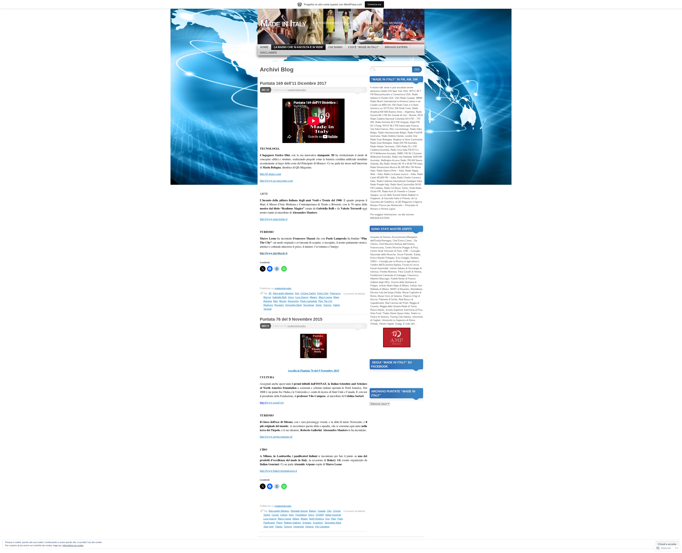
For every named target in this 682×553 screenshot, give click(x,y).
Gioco (291, 297)
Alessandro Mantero (283, 293)
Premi (279, 522)
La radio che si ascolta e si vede (298, 47)
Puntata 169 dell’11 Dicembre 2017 (293, 83)
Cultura (283, 515)
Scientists (318, 522)
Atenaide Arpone (299, 511)
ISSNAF (320, 515)
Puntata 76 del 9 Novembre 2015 (291, 319)
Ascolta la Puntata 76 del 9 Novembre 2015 (313, 370)
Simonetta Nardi (293, 305)
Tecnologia (308, 305)
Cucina (275, 515)
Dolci (291, 515)
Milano (296, 518)
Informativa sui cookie (73, 545)
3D (270, 293)
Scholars (306, 522)
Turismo (327, 305)
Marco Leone (325, 297)
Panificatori (269, 522)
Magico (313, 297)
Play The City (325, 301)
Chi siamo (335, 47)
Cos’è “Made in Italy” (363, 47)
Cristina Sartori (308, 293)
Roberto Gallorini (292, 522)
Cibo (329, 511)
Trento (318, 305)
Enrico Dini (322, 293)
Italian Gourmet (333, 515)
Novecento (293, 301)
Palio (333, 518)
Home (264, 47)
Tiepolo (278, 526)
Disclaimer (268, 52)
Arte (297, 293)
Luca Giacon (301, 297)
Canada (321, 511)
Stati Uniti (268, 526)
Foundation (301, 515)
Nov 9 (265, 326)
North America (316, 518)
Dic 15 (265, 90)
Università (298, 526)
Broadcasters (396, 47)
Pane (340, 518)
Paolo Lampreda (308, 301)
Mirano (304, 518)
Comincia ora (374, 4)
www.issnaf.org (275, 402)
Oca (327, 518)
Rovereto (279, 305)
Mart (275, 301)
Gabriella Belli (279, 297)
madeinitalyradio (297, 90)
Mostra (282, 301)
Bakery (312, 511)
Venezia (309, 526)
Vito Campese (322, 526)
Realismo (268, 305)
